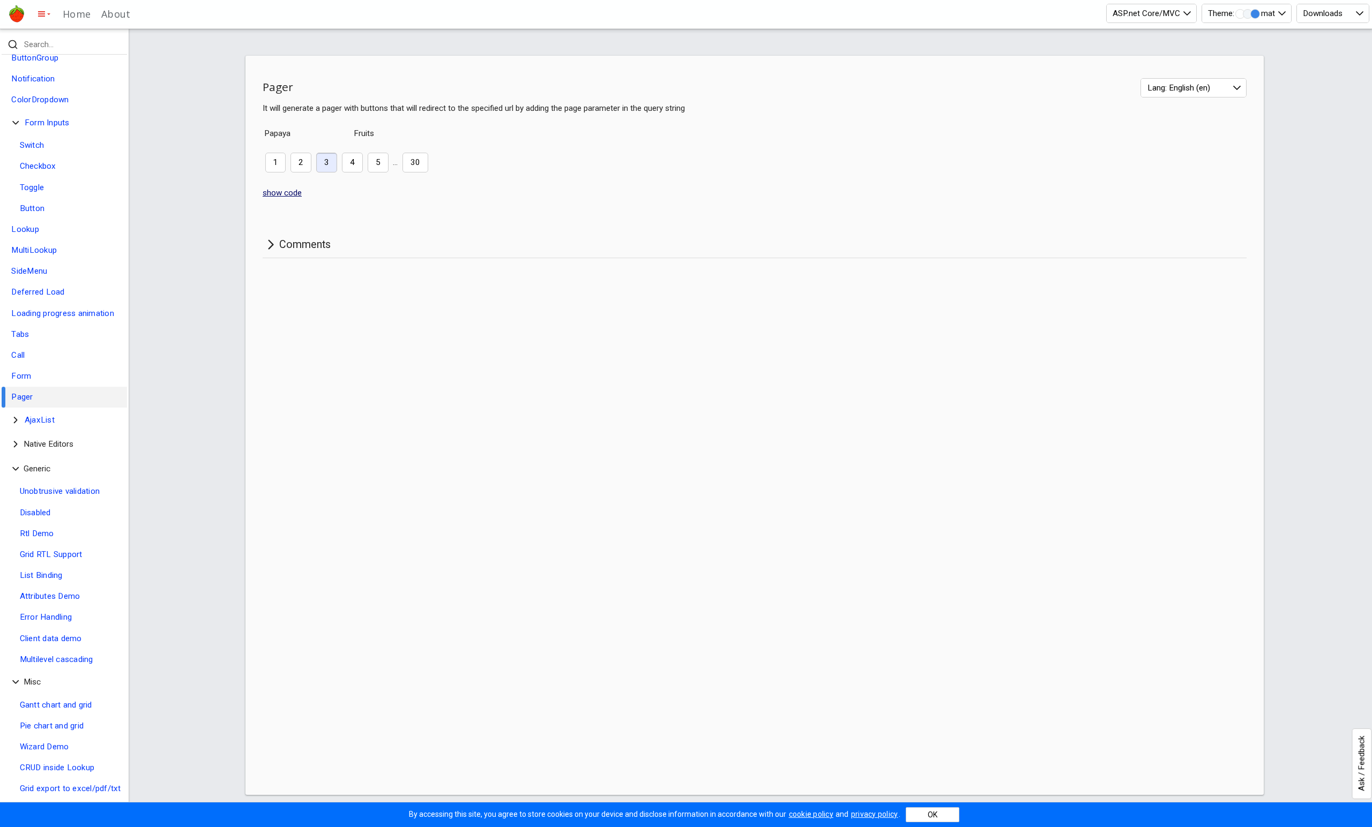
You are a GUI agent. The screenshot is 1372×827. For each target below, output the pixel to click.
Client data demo (51, 638)
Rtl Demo (37, 533)
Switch (32, 145)
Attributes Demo (50, 596)
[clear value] (117, 44)
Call (18, 355)
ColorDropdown (40, 99)
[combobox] (1151, 13)
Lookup (25, 229)
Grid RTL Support (51, 554)
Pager (22, 397)
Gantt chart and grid (56, 705)
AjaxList (40, 420)
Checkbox (38, 166)
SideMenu (29, 271)
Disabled (35, 512)
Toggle (32, 187)
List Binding (41, 575)
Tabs (20, 334)
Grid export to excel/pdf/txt (70, 788)
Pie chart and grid (52, 726)
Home (77, 13)
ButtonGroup (34, 58)
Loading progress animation (62, 313)
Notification (33, 79)
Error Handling (46, 617)
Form (21, 376)
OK (932, 814)
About (115, 13)
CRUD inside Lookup (57, 767)
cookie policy (811, 814)
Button (32, 208)
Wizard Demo (44, 746)
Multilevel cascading (56, 659)
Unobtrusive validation (60, 491)
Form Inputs (47, 122)
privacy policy (874, 814)
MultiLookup (34, 250)
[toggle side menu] (43, 13)
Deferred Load (37, 292)
